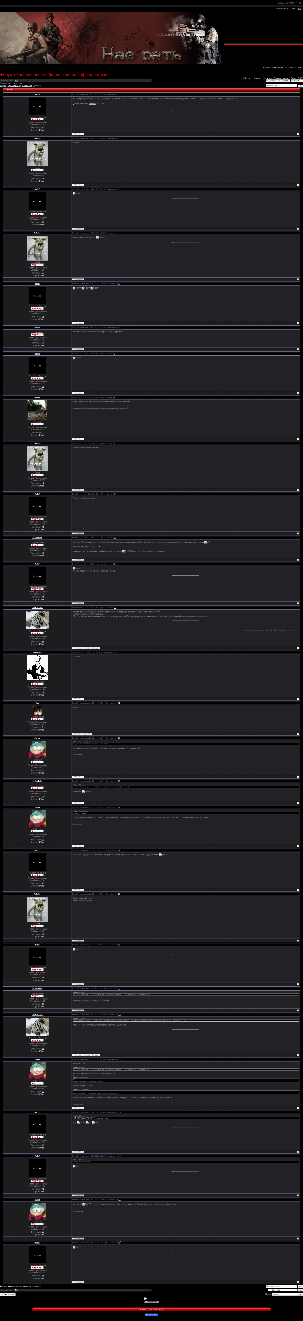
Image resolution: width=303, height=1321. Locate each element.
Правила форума (281, 78)
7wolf (20, 83)
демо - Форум (277, 67)
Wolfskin (37, 138)
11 (115, 538)
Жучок (37, 738)
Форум (3, 86)
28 (119, 1243)
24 (120, 1059)
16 (119, 738)
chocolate (37, 652)
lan (37, 703)
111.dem (92, 103)
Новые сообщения (252, 78)
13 (115, 608)
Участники (267, 78)
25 (120, 1112)
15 (119, 703)
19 (119, 850)
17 (119, 781)
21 (119, 945)
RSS (299, 9)
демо (35, 86)
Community (27, 86)
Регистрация (290, 67)
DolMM (37, 327)
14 (116, 652)
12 (114, 564)
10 (115, 494)
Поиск (293, 78)
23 (120, 1015)
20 (119, 894)
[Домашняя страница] (88, 648)
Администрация (14, 86)
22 (119, 988)
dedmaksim (37, 538)
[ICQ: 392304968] (88, 734)
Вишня (37, 397)
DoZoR (37, 94)
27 (120, 1200)
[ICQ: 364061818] (96, 648)
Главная (266, 67)
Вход (299, 67)
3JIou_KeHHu (37, 608)
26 (120, 1156)
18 (119, 807)
